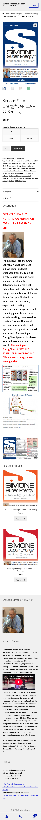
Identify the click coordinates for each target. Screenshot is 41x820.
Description (7, 192)
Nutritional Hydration (24, 178)
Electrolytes (7, 166)
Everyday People (22, 168)
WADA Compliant (20, 181)
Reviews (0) (7, 198)
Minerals (33, 171)
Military (27, 171)
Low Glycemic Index (17, 171)
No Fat (11, 176)
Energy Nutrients (22, 166)
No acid (28, 173)
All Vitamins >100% (31, 161)
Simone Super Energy (31, 14)
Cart (31, 814)
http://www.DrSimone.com (13, 784)
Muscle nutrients (8, 173)
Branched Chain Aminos (27, 163)
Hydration (6, 171)
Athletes (15, 163)
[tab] (21, 192)
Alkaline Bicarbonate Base (15, 161)
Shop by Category (16, 14)
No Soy (13, 178)
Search (20, 816)
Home (7, 14)
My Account (7, 816)
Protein (11, 181)
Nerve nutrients (20, 173)
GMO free (32, 168)
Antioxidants (7, 163)
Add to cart (18, 148)
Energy (13, 166)
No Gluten (17, 176)
